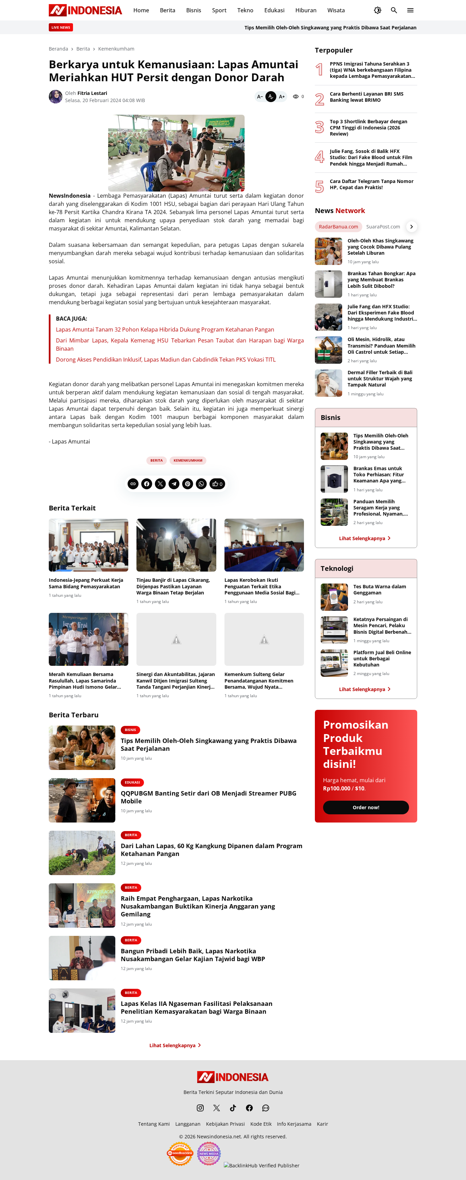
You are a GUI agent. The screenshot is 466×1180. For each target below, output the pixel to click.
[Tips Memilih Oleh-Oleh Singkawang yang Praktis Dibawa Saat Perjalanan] (82, 748)
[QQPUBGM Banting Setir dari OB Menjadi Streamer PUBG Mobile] (82, 800)
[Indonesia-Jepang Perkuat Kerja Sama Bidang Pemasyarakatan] (88, 545)
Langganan (188, 1124)
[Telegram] (174, 483)
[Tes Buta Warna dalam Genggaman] (334, 597)
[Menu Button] (410, 10)
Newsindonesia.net (219, 1136)
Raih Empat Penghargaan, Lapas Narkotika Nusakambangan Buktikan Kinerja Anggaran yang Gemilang (198, 906)
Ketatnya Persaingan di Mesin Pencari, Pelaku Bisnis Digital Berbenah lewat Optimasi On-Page (381, 625)
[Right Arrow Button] (411, 226)
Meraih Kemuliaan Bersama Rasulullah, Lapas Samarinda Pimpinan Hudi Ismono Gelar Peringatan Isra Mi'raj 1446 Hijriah (83, 680)
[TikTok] (233, 1108)
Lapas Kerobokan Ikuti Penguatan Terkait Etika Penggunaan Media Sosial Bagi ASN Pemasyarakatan (259, 586)
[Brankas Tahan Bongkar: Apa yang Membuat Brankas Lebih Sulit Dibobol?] (328, 284)
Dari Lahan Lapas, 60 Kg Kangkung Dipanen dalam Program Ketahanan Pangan (212, 850)
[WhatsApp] (201, 483)
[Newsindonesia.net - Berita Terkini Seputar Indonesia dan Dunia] (85, 10)
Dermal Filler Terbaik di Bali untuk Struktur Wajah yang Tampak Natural (380, 378)
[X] (160, 483)
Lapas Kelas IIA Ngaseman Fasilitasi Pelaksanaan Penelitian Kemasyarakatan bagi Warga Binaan (197, 1007)
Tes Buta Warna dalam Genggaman (379, 590)
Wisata (336, 10)
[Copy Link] (133, 483)
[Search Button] (394, 10)
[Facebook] (146, 483)
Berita (167, 10)
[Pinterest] (187, 483)
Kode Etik (261, 1124)
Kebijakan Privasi (225, 1124)
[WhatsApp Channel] (266, 1108)
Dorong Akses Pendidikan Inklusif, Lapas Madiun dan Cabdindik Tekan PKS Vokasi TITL (166, 359)
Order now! (366, 807)
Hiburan (306, 10)
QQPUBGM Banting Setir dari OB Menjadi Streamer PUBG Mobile (208, 797)
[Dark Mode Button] (377, 10)
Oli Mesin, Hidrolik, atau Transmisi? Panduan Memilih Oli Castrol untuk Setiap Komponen (382, 345)
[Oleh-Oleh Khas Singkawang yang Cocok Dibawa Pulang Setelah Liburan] (328, 251)
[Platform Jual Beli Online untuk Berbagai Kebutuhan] (334, 663)
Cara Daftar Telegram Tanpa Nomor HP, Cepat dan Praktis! (371, 184)
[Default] (270, 96)
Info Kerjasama (294, 1124)
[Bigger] (281, 96)
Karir (322, 1124)
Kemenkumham (188, 460)
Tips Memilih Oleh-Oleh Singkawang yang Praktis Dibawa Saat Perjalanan (312, 27)
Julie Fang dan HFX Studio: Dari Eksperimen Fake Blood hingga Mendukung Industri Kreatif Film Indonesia (381, 313)
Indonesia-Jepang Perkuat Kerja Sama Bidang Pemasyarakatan (86, 583)
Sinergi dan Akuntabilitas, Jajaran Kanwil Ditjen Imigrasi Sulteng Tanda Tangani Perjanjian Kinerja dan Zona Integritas (175, 680)
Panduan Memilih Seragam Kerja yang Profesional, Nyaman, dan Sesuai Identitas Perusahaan (378, 507)
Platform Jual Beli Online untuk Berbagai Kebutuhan (382, 658)
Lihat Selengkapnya (172, 1045)
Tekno (245, 10)
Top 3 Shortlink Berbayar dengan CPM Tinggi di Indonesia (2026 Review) (368, 127)
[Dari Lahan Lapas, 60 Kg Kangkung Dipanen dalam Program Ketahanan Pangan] (82, 853)
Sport (219, 10)
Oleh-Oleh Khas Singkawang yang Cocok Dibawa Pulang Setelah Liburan (380, 247)
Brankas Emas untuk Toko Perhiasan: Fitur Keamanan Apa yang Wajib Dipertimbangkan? (378, 474)
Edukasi (274, 10)
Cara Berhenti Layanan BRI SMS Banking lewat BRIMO (367, 97)
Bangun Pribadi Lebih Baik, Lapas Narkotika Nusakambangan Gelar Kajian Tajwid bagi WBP (193, 955)
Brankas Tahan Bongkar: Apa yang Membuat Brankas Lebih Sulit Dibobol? (382, 279)
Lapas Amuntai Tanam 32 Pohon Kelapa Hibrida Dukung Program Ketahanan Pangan (165, 329)
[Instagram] (200, 1108)
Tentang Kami (154, 1124)
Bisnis (193, 10)
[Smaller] (259, 96)
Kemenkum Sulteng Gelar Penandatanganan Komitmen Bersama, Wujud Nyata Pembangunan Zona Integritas (260, 680)
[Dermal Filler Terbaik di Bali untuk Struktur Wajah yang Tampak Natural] (328, 383)
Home (141, 10)
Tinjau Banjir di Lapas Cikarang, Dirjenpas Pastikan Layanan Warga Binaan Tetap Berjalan (173, 586)
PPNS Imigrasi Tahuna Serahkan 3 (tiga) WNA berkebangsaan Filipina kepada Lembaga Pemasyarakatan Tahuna (370, 70)
